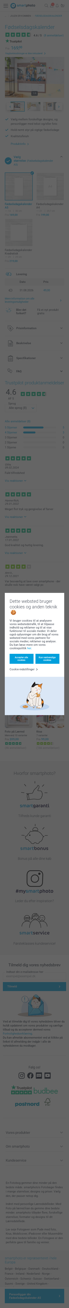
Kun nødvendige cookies (47, 658)
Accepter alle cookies (21, 658)
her (29, 648)
